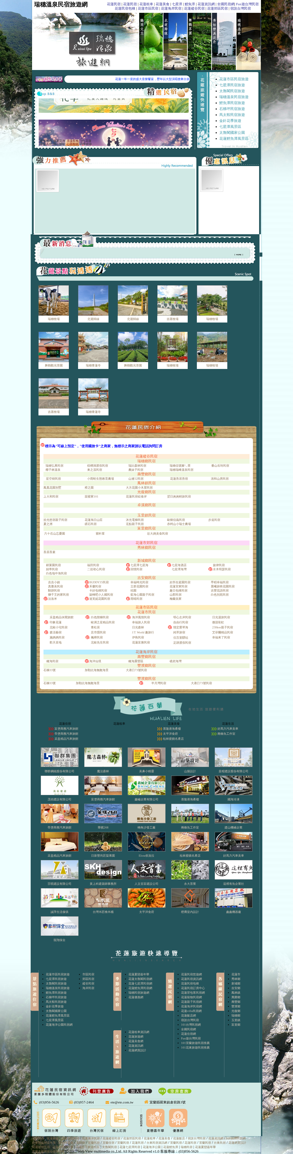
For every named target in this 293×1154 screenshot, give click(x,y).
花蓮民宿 (114, 4)
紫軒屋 (100, 533)
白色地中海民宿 (56, 573)
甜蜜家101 (91, 496)
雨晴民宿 (136, 598)
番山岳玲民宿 (220, 465)
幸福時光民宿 (139, 582)
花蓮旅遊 (53, 1138)
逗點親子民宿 (135, 524)
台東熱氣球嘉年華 (44, 1142)
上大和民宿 (50, 496)
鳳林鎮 (235, 992)
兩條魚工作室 (226, 733)
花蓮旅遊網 (135, 1036)
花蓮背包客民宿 (62, 1147)
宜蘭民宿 (94, 1142)
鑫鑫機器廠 (233, 912)
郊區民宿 (88, 979)
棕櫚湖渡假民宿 (97, 465)
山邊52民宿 (136, 478)
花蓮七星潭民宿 (129, 1147)
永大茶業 (190, 883)
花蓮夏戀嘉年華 (138, 974)
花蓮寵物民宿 (41, 1147)
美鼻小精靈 (146, 771)
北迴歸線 (93, 319)
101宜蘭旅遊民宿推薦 (195, 1043)
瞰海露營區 (135, 661)
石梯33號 (49, 670)
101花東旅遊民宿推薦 (195, 1047)
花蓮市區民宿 (148, 8)
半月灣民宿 (158, 683)
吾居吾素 (49, 552)
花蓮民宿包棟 (125, 8)
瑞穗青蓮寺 (93, 365)
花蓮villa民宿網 (191, 1011)
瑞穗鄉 (235, 1015)
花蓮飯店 (179, 1138)
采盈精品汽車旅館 (66, 738)
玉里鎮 (235, 1020)
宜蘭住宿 (108, 1142)
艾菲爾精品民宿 (222, 632)
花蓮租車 (146, 4)
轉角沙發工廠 (146, 827)
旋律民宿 (219, 565)
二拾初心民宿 (96, 569)
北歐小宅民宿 (59, 627)
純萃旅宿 (179, 632)
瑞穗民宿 (187, 1147)
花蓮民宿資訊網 (191, 979)
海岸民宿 (88, 988)
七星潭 (177, 4)
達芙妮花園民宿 (99, 598)
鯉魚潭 (190, 4)
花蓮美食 (162, 4)
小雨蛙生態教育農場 (100, 478)
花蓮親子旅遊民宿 (88, 1147)
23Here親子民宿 (222, 627)
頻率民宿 (52, 569)
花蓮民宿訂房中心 (193, 988)
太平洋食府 (170, 733)
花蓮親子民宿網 (191, 1001)
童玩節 (80, 1142)
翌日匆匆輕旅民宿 (179, 496)
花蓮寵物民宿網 (191, 997)
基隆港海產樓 (172, 728)
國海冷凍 (233, 799)
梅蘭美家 (176, 598)
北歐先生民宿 (100, 642)
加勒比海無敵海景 (97, 670)
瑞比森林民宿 (137, 465)
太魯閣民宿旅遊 (232, 91)
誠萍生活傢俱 (59, 912)
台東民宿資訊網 (156, 1142)
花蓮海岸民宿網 (191, 1006)
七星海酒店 (179, 565)
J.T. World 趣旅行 (143, 632)
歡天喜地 (56, 642)
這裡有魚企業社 (233, 883)
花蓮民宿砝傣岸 (136, 496)
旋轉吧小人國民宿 (101, 594)
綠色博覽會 (66, 1142)
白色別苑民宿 (220, 594)
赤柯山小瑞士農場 (179, 524)
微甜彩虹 (218, 622)
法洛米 (52, 598)
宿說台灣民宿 (240, 8)
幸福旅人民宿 (141, 622)
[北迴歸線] (93, 300)
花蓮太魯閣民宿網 (140, 979)
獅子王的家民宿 (58, 594)
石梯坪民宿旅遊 (232, 109)
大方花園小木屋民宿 (139, 487)
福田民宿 (93, 565)
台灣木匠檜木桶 (103, 912)
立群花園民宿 (139, 586)
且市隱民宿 (98, 632)
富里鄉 (235, 1024)
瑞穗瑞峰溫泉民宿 (181, 469)
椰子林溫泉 (53, 469)
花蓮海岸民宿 (171, 8)
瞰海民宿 (52, 661)
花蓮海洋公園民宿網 (59, 1024)
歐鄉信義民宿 (176, 520)
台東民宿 (220, 1142)
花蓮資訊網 (206, 4)
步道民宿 (214, 520)
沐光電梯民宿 (135, 520)
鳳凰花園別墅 (52, 487)
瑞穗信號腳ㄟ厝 (180, 465)
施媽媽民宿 (57, 637)
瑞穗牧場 (54, 319)
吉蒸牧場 (173, 319)
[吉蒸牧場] (172, 300)
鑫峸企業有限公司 (146, 799)
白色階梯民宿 (100, 617)
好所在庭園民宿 (180, 582)
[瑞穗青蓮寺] (93, 347)
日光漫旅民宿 (221, 617)
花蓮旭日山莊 (94, 520)
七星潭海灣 (179, 569)
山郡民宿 (176, 594)
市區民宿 (88, 974)
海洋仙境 (95, 661)
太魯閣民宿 (109, 1147)
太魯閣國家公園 (232, 132)
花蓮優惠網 (135, 997)
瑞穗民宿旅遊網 (138, 992)
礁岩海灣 (176, 661)
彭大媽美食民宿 (157, 533)
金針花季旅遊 (230, 121)
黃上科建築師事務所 (103, 883)
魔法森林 (103, 771)
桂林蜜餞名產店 (173, 738)
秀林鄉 (235, 979)
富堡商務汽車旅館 (66, 728)
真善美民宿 (55, 586)
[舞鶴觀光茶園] (54, 347)
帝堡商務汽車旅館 (66, 733)
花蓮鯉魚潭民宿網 (140, 988)
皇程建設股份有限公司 (233, 771)
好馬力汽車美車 (227, 728)
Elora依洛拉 (146, 855)
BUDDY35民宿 (99, 582)
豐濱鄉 (235, 1006)
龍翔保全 (59, 940)
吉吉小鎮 (54, 582)
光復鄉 (235, 1011)
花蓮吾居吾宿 (179, 478)
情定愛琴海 (180, 627)
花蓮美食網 (135, 1041)
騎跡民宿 (54, 590)
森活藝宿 (56, 632)
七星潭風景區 (230, 127)
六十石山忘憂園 (54, 533)
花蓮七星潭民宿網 (140, 983)
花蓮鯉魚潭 (170, 1147)
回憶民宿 (136, 569)
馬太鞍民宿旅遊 (232, 115)
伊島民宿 (138, 637)
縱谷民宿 (88, 983)
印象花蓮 (56, 622)
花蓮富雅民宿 (141, 642)
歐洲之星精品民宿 (103, 622)
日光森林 (138, 627)
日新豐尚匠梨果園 (103, 855)
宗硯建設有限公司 (59, 883)
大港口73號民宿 (136, 670)
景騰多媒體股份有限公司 (48, 1151)
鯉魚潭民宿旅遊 (232, 103)
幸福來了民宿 (221, 637)
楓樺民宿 (97, 637)
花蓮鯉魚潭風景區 (234, 138)
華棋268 (103, 827)
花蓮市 (235, 974)
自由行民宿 (180, 622)
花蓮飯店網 (188, 1015)
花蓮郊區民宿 (217, 8)
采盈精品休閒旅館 (61, 617)
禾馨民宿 (95, 586)
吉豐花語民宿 (220, 590)
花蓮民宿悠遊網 (191, 974)
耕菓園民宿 (53, 565)
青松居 (95, 627)
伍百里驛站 (180, 637)
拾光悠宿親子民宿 (55, 520)
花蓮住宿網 (188, 1034)
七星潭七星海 (139, 565)
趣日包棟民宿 (178, 590)
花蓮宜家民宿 (178, 586)
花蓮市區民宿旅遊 (234, 79)
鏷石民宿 (91, 524)
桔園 (133, 590)
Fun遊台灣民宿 (247, 4)
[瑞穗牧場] (54, 300)
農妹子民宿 (135, 469)
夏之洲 (47, 524)
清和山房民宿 (220, 478)
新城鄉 (235, 983)
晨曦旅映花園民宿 (223, 586)
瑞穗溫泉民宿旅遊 (234, 97)
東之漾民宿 (94, 469)
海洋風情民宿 (141, 617)
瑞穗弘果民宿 (54, 465)
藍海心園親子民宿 (142, 594)
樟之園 (89, 487)
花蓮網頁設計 (137, 1050)
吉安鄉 (235, 988)
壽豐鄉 (235, 1001)
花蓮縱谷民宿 (194, 8)
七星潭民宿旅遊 (232, 85)
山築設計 (190, 771)
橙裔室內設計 (190, 912)
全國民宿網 (225, 4)
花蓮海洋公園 (152, 1147)
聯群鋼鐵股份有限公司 (59, 771)
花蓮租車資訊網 (138, 1032)
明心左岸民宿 (182, 617)
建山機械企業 (233, 827)
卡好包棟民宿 (98, 590)
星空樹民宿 (53, 478)
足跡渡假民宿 (182, 642)
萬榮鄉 (235, 997)
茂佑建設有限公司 (59, 799)
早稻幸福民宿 (220, 582)
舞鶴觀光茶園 (54, 365)
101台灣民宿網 (191, 1024)
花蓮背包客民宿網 (193, 992)
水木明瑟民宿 (222, 569)
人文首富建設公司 (146, 883)
